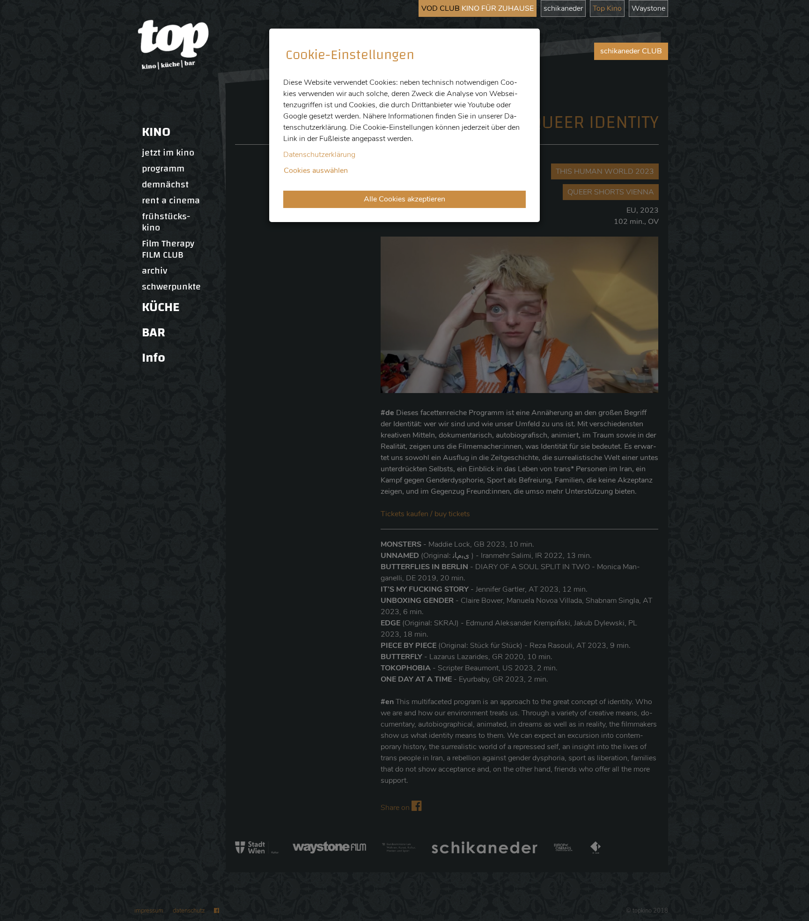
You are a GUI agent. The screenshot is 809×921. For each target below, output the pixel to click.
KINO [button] (156, 132)
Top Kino (607, 8)
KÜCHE (160, 307)
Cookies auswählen (316, 170)
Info (153, 358)
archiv (154, 271)
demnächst (165, 185)
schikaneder (563, 8)
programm (163, 169)
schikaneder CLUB (631, 51)
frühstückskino (166, 222)
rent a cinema (171, 200)
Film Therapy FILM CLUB (168, 249)
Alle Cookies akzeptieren (404, 199)
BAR (153, 332)
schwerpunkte (171, 287)
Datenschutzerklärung (319, 154)
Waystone (648, 8)
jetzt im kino (168, 153)
